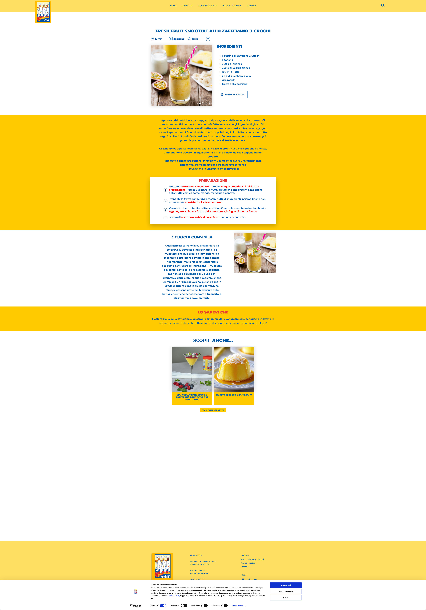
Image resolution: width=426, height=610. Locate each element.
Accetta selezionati (286, 591)
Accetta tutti (286, 585)
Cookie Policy (174, 596)
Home (173, 6)
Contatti (251, 6)
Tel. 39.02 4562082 (198, 571)
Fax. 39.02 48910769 (199, 573)
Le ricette (186, 6)
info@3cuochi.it (197, 579)
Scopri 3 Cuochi (206, 6)
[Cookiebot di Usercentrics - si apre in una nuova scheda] (136, 605)
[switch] (184, 605)
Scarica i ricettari (231, 6)
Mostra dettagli (238, 606)
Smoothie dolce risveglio (222, 168)
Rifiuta (285, 598)
